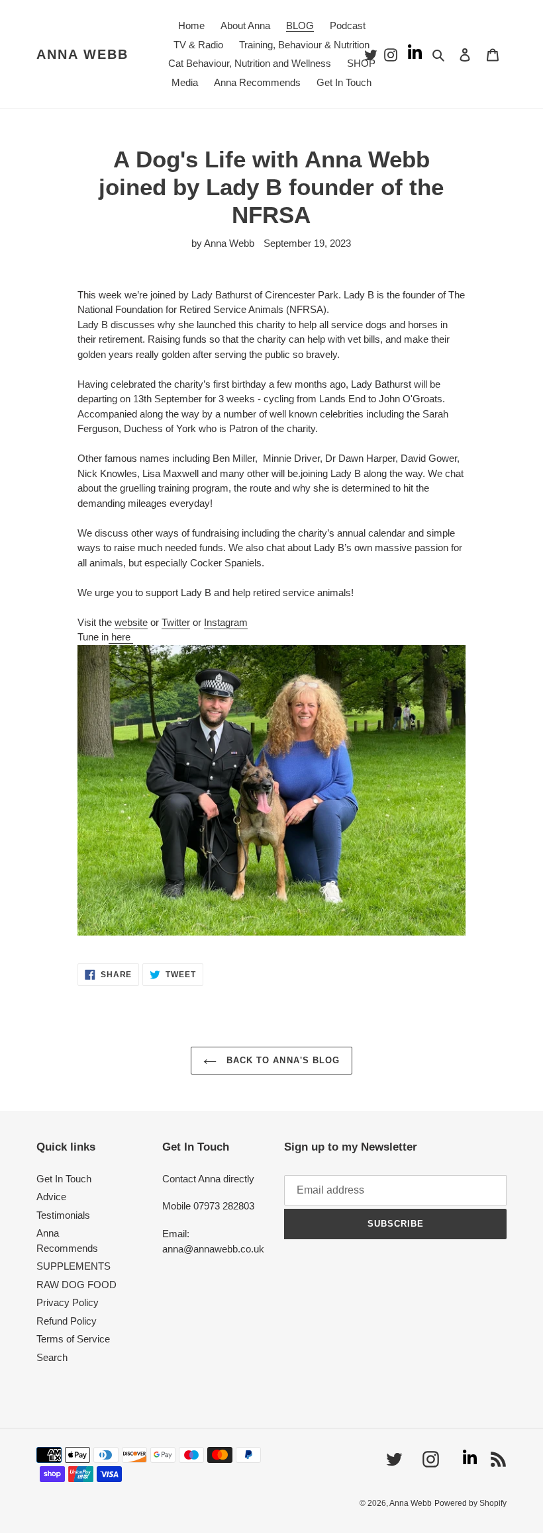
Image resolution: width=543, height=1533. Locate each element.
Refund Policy (66, 1321)
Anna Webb (82, 54)
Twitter (176, 622)
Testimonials (63, 1215)
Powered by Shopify (470, 1503)
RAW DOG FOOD (76, 1284)
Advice (51, 1196)
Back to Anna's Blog (281, 1060)
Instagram (226, 622)
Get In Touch (63, 1178)
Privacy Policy (67, 1302)
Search (52, 1357)
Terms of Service (73, 1338)
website (131, 622)
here (121, 636)
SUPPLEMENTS (73, 1266)
